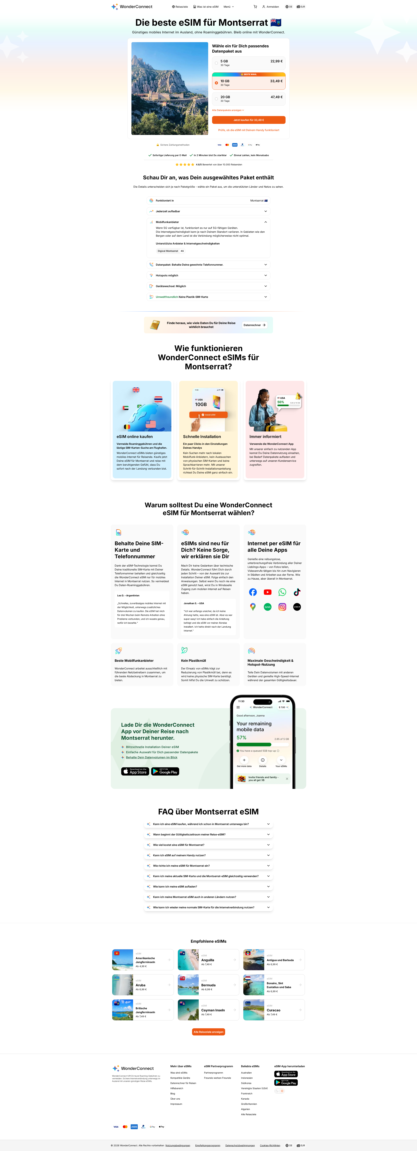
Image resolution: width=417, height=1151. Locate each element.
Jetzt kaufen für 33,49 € (249, 120)
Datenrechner (252, 325)
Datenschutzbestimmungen (240, 1145)
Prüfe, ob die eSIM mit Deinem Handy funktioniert (248, 130)
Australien (246, 1072)
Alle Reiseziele (248, 1114)
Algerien (245, 1109)
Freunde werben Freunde (217, 1077)
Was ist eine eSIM (207, 6)
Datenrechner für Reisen (183, 1083)
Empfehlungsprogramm (207, 1145)
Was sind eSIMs (178, 1072)
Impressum (176, 1103)
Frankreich (246, 1093)
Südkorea (246, 1083)
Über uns (175, 1098)
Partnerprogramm (213, 1072)
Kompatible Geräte (180, 1077)
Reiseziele (182, 6)
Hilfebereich (176, 1088)
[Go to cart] (255, 6)
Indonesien (247, 1077)
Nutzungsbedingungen (177, 1145)
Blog (172, 1093)
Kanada (245, 1098)
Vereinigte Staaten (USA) (254, 1088)
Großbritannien (249, 1103)
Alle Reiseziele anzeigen (208, 1031)
